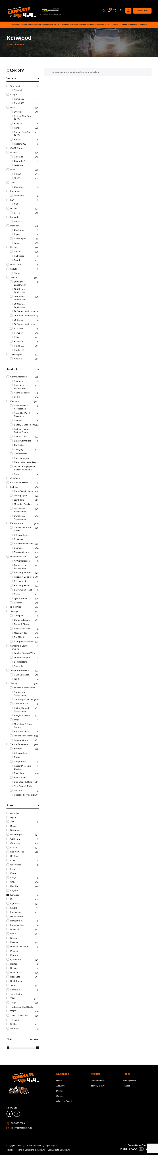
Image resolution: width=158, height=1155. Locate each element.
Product (59, 1091)
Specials (24, 24)
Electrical (66, 24)
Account (41, 1150)
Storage (116, 24)
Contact (59, 1096)
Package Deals (129, 1080)
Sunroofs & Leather (137, 24)
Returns (9, 1150)
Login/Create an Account (59, 1150)
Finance (126, 1086)
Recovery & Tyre (103, 24)
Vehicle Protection (34, 24)
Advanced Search (64, 1101)
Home (9, 44)
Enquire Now (142, 11)
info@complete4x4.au (21, 1128)
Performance (78, 31)
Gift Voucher (15, 24)
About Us (60, 1086)
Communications (87, 24)
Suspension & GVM (51, 24)
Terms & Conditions (25, 1150)
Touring (125, 24)
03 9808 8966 (18, 1123)
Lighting (75, 24)
